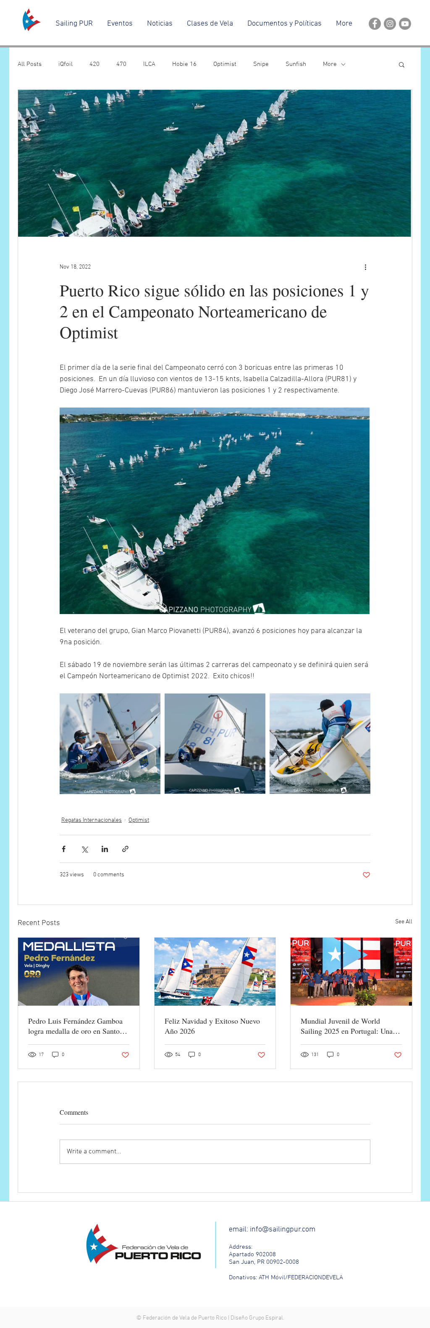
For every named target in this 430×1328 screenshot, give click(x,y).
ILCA (149, 64)
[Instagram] (390, 24)
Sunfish (296, 64)
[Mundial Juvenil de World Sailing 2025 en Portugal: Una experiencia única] (351, 972)
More (330, 64)
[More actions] (365, 267)
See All (403, 921)
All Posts (30, 64)
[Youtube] (405, 24)
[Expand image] (110, 743)
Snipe (261, 64)
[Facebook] (375, 24)
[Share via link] (125, 849)
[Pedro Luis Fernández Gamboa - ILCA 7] (78, 972)
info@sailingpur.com (282, 1229)
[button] (402, 64)
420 (94, 64)
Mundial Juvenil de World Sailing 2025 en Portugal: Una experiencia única (347, 1026)
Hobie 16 (184, 64)
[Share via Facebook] (64, 849)
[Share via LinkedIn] (105, 849)
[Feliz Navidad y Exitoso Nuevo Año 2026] (215, 972)
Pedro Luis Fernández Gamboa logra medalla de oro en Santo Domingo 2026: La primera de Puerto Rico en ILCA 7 (75, 1026)
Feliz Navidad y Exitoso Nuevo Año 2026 (212, 1026)
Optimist (224, 64)
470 (121, 64)
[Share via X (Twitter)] (84, 849)
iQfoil (65, 64)
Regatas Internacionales (91, 820)
